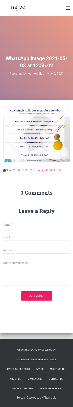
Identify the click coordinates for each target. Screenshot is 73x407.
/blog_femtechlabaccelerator (36, 349)
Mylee (40, 369)
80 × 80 (16, 170)
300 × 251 (29, 170)
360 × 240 (42, 170)
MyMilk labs (35, 379)
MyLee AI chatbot (22, 388)
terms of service (50, 388)
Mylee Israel (58, 369)
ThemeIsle (49, 397)
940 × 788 (56, 170)
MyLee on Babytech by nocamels (36, 359)
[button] (68, 8)
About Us (15, 379)
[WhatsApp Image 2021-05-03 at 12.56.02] (36, 133)
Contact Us (56, 379)
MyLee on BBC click (18, 369)
